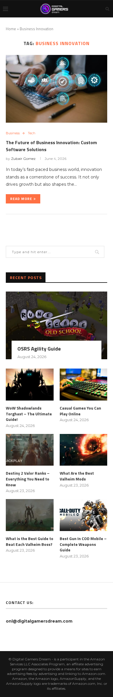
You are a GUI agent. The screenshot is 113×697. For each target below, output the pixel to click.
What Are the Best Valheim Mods (77, 476)
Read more (21, 198)
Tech (31, 133)
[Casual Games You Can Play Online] (83, 385)
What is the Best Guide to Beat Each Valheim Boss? (29, 541)
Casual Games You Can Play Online (80, 411)
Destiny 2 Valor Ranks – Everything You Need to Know (28, 478)
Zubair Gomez (23, 158)
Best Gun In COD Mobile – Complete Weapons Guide (83, 544)
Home (11, 29)
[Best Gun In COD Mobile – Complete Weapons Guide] (83, 515)
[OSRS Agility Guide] (56, 325)
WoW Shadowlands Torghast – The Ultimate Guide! (29, 413)
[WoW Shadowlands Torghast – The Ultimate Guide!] (30, 385)
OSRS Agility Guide (39, 348)
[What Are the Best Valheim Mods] (83, 450)
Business (13, 133)
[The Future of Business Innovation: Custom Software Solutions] (56, 89)
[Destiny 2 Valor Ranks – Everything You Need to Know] (30, 450)
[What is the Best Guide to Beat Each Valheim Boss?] (30, 515)
